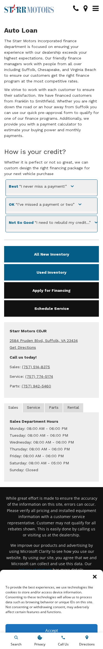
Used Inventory (51, 272)
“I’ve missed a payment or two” (41, 204)
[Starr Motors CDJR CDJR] (29, 8)
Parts (54, 407)
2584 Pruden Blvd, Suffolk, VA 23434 (44, 340)
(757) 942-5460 (36, 386)
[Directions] (85, 8)
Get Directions (23, 347)
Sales (13, 407)
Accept (51, 630)
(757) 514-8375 (36, 367)
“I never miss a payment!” (38, 186)
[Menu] (96, 8)
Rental (73, 407)
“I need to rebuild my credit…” (50, 222)
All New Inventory (51, 254)
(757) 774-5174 (39, 376)
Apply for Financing (51, 290)
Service (33, 407)
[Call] (76, 8)
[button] (95, 576)
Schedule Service (51, 308)
